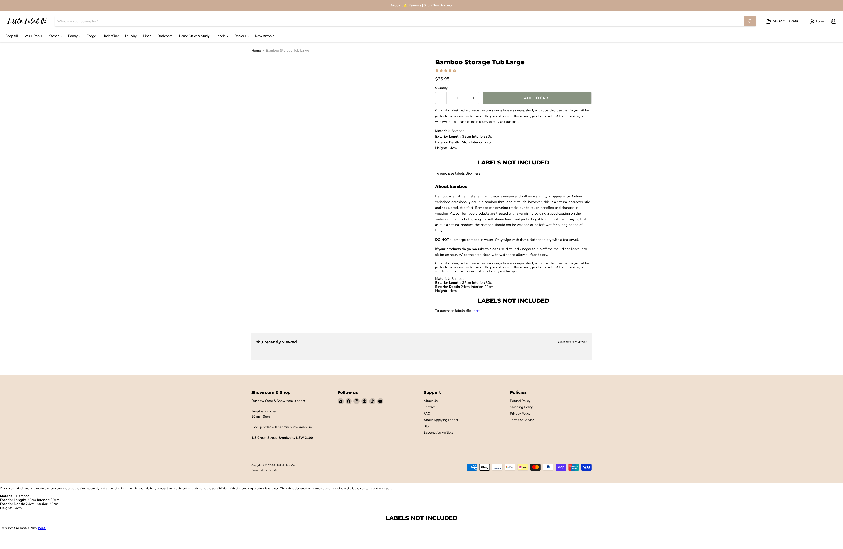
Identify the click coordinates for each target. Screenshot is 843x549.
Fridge (91, 36)
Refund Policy (520, 401)
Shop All (11, 36)
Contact (429, 407)
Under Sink (110, 36)
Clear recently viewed (572, 342)
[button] (446, 70)
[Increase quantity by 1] (473, 98)
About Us (431, 401)
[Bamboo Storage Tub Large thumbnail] (259, 71)
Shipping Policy (521, 407)
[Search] (750, 21)
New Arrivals (264, 36)
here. (477, 173)
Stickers (240, 36)
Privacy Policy (520, 413)
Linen (147, 36)
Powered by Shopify (264, 470)
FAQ (427, 413)
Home (256, 50)
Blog (427, 426)
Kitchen (54, 36)
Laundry (131, 36)
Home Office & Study (194, 36)
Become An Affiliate (438, 432)
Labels (221, 36)
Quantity (441, 88)
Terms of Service (522, 420)
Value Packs (33, 36)
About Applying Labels (441, 420)
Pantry (73, 36)
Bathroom (165, 36)
